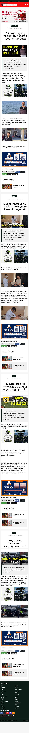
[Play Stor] (10, 715)
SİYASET (2, 706)
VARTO (16, 687)
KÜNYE (3, 1)
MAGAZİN (17, 706)
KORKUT (2, 694)
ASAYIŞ (16, 701)
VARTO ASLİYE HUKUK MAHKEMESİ (18, 366)
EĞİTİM (2, 692)
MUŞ (14, 533)
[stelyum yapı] (14, 91)
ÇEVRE (16, 704)
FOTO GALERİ (3, 691)
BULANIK (16, 685)
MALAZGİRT (14, 25)
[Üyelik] (28, 1)
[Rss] (13, 712)
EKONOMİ (17, 699)
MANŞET (16, 696)
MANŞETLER (17, 1)
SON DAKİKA (9, 1)
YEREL (2, 704)
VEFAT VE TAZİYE (4, 696)
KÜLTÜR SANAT (18, 702)
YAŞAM (2, 697)
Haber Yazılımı (26, 720)
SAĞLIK (14, 196)
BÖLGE (16, 692)
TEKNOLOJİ (17, 708)
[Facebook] (1, 712)
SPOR (14, 376)
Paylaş (17, 171)
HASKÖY (2, 689)
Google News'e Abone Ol (8, 171)
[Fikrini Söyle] (10, 712)
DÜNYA (2, 702)
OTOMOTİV (3, 708)
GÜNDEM (16, 691)
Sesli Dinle (14, 174)
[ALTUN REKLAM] (14, 159)
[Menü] (25, 5)
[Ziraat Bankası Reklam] (14, 15)
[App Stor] (3, 715)
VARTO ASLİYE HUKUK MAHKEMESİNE (18, 358)
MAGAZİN (17, 694)
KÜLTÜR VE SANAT (18, 689)
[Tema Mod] (28, 5)
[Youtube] (7, 712)
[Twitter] (4, 712)
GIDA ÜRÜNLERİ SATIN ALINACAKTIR (18, 186)
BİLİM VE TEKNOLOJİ (4, 701)
